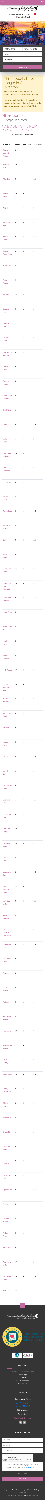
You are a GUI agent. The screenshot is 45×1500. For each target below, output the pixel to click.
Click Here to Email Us (22, 1418)
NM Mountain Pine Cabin (7, 933)
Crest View (7, 410)
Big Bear (6, 295)
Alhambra (6, 179)
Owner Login (22, 1375)
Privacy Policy (30, 1467)
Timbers (6, 1204)
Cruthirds (6, 424)
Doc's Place (7, 482)
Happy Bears (7, 612)
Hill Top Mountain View (6, 687)
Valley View (7, 1248)
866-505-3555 (23, 17)
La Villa (5, 757)
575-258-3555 (22, 1414)
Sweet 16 (6, 1132)
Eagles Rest (7, 511)
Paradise (6, 973)
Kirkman (6, 728)
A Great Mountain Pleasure (6, 153)
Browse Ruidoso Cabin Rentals (22, 1372)
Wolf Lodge (7, 1291)
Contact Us (22, 1384)
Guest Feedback (22, 1381)
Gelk (4, 540)
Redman (6, 1002)
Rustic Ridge (7, 1074)
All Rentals (22, 1378)
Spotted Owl (7, 1118)
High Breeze (7, 670)
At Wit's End (7, 266)
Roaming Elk (7, 1031)
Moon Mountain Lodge (6, 889)
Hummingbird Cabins (22, 8)
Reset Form (22, 1474)
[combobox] (22, 54)
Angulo (5, 208)
